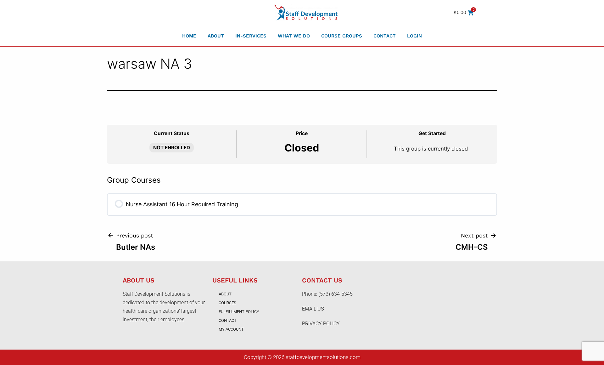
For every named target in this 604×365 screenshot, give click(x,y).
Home (189, 36)
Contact (384, 36)
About (216, 36)
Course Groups (341, 36)
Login (414, 36)
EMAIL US (313, 309)
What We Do (294, 36)
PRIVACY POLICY (321, 324)
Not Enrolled (171, 148)
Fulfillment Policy (239, 311)
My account (231, 329)
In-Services (250, 36)
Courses (227, 302)
